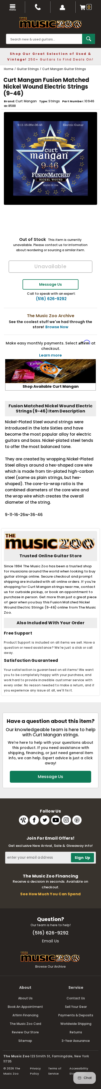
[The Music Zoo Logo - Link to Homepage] (50, 23)
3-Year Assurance (76, 1041)
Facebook (34, 820)
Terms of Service (54, 1071)
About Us (25, 998)
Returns (76, 1032)
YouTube (55, 820)
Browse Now (56, 327)
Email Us (50, 941)
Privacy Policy (35, 1071)
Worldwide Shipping (75, 1024)
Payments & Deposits (75, 1015)
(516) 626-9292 (51, 298)
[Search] (88, 39)
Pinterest (77, 820)
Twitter (44, 820)
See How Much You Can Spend (50, 894)
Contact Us (76, 998)
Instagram (66, 820)
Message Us (50, 284)
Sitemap (25, 1041)
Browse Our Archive (50, 966)
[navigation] (12, 7)
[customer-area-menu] (63, 7)
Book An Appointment (25, 1006)
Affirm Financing (25, 1015)
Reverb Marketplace (23, 820)
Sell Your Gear (76, 1006)
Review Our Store (25, 1032)
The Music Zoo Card (25, 1024)
